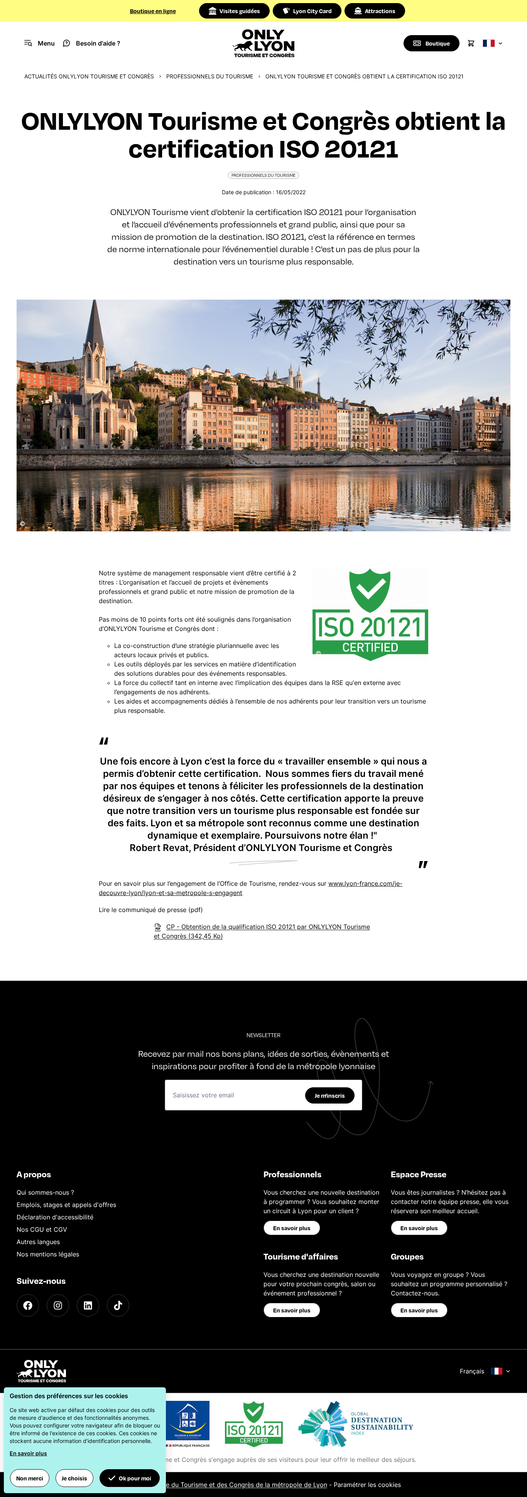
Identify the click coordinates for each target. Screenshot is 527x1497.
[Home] (263, 43)
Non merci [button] (29, 1478)
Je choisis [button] (74, 1478)
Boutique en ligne (153, 11)
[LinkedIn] (88, 1305)
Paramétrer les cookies (367, 1485)
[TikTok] (118, 1305)
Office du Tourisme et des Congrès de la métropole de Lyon (239, 1485)
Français (472, 1371)
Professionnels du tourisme (209, 76)
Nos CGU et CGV (42, 1229)
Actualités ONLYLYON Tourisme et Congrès (89, 76)
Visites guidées (240, 11)
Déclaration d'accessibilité (55, 1217)
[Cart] (471, 43)
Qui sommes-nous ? (45, 1192)
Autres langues (38, 1242)
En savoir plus (292, 1228)
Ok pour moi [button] (135, 1478)
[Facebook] (28, 1305)
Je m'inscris (330, 1095)
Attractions (380, 11)
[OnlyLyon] (41, 1371)
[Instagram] (58, 1305)
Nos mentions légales (48, 1254)
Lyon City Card (312, 11)
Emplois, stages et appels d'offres (66, 1205)
